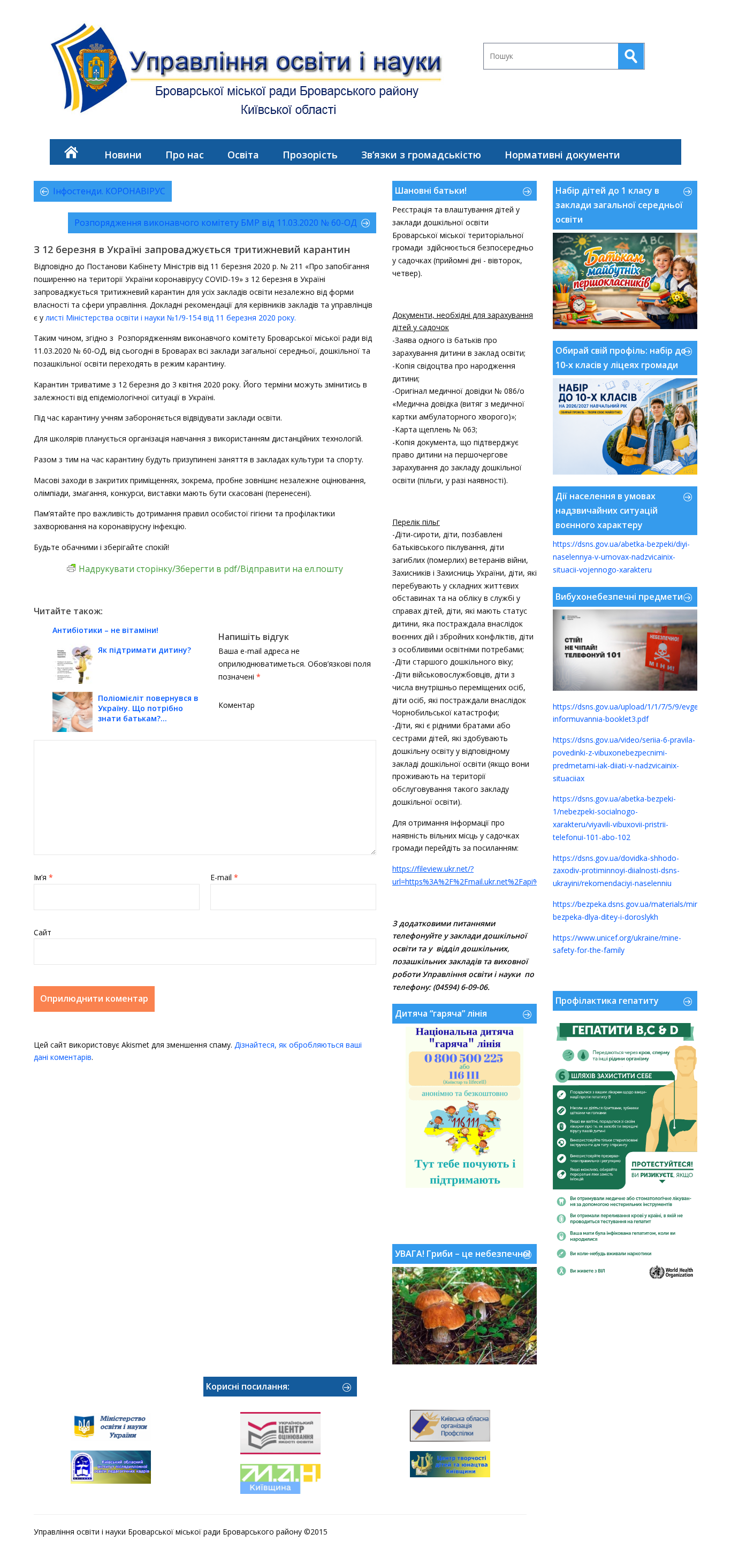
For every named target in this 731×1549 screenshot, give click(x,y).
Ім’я (43, 877)
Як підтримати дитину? (144, 650)
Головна (71, 152)
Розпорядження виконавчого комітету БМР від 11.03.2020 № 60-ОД (215, 222)
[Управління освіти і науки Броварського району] (250, 72)
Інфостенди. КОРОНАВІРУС (109, 191)
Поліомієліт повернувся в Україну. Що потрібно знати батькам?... (148, 708)
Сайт (42, 932)
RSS (668, 29)
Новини (123, 154)
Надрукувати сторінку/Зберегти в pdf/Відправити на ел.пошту (211, 569)
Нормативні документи (562, 154)
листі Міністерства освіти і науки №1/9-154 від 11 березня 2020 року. (170, 317)
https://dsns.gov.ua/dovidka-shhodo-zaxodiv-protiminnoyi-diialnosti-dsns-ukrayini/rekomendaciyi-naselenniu (616, 871)
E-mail (224, 877)
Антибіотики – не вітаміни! (105, 630)
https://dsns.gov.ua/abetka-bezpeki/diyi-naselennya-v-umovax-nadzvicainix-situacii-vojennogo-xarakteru (621, 557)
